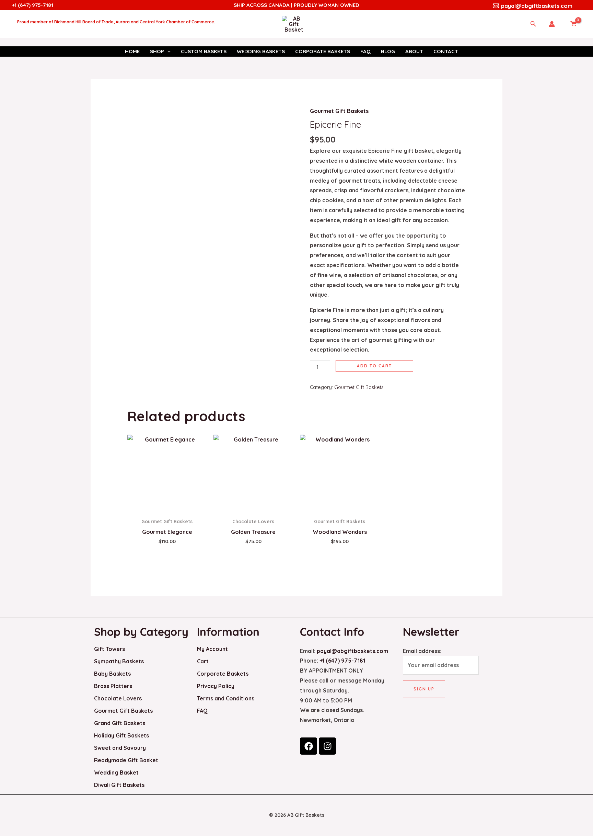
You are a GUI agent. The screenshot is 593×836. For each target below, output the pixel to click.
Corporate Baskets (322, 51)
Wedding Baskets (261, 51)
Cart (203, 661)
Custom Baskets (203, 51)
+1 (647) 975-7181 (32, 5)
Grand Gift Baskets (119, 723)
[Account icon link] (552, 24)
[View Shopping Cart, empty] (573, 24)
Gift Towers (109, 648)
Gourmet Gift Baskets (339, 110)
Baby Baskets (112, 673)
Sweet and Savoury (120, 747)
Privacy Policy (215, 686)
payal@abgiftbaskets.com (352, 651)
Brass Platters (113, 686)
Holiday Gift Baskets (121, 735)
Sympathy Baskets (119, 661)
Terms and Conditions (225, 698)
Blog (388, 51)
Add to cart (374, 365)
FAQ (365, 51)
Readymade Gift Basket (126, 760)
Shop (157, 51)
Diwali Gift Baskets (119, 784)
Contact (445, 51)
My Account (212, 648)
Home (132, 51)
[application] (167, 51)
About (414, 51)
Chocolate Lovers (118, 698)
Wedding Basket (116, 772)
